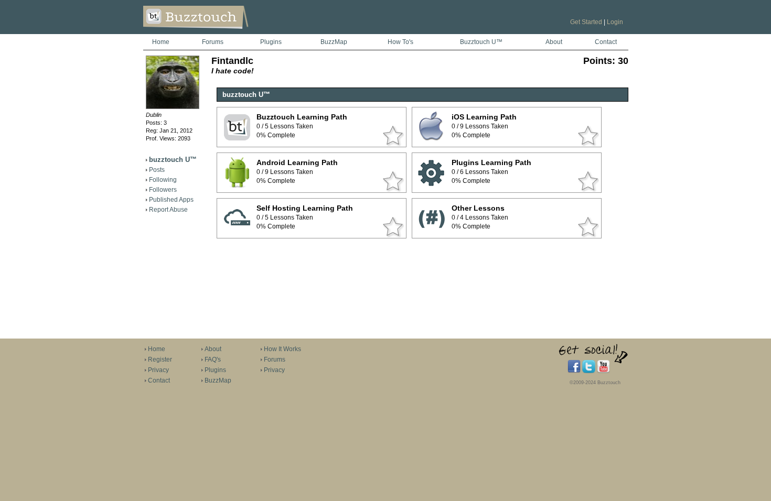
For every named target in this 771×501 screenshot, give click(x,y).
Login (615, 22)
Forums (212, 42)
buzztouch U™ (173, 160)
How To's (400, 42)
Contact (606, 42)
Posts (157, 169)
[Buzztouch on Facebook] (574, 371)
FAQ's (213, 359)
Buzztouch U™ (481, 42)
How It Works (282, 349)
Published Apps (171, 199)
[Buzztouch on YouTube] (603, 371)
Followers (163, 189)
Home (160, 42)
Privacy (158, 370)
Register (160, 359)
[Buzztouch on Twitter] (588, 371)
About (553, 42)
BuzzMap (333, 42)
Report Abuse (168, 209)
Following (163, 179)
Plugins (271, 42)
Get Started (586, 22)
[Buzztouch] (221, 32)
